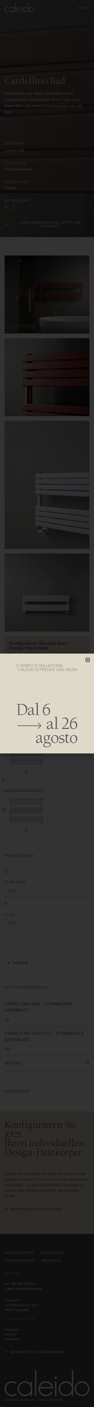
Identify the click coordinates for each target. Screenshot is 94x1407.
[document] (47, 703)
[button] (87, 660)
